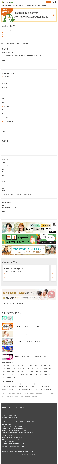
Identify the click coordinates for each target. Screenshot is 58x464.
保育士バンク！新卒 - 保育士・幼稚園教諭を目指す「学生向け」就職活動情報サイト (18, 421)
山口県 (8, 374)
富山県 (22, 368)
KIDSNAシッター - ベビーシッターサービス (10, 439)
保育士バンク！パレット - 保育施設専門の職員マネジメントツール (15, 428)
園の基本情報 (34, 43)
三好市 (36, 384)
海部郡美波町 (40, 386)
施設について (26, 43)
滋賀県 (13, 371)
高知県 (27, 374)
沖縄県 (13, 377)
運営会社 (20, 404)
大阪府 (22, 371)
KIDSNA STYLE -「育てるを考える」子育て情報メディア (13, 437)
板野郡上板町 (32, 389)
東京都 (8, 368)
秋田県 (22, 365)
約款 (16, 407)
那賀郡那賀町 (27, 386)
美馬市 (32, 384)
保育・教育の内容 (11, 43)
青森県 (8, 365)
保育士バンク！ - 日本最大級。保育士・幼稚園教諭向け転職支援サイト (15, 420)
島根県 (45, 371)
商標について (21, 407)
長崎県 (41, 374)
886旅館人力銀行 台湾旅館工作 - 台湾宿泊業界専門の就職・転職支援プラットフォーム (18, 451)
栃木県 (41, 365)
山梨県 (36, 368)
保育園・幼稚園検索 (6, 5)
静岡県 (50, 368)
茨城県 (36, 365)
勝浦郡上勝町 (49, 384)
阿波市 (27, 384)
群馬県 (45, 365)
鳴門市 (8, 384)
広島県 (4, 374)
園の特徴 (3, 43)
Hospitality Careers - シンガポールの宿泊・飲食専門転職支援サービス (15, 449)
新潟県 (18, 368)
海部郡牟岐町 (33, 386)
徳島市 (4, 384)
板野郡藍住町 (18, 389)
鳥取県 (41, 371)
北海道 (4, 365)
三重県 (8, 371)
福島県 (31, 365)
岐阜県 (45, 368)
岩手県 (13, 365)
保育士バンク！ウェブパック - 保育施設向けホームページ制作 (14, 430)
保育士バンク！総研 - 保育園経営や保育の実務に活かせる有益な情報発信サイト (17, 432)
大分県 (50, 374)
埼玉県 (50, 365)
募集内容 (19, 43)
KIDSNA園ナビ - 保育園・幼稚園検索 (9, 441)
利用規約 (4, 404)
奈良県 (31, 371)
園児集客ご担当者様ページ (7, 407)
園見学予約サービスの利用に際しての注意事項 (33, 404)
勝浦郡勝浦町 (42, 384)
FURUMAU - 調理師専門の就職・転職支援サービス (11, 448)
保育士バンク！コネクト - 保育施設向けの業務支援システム (13, 426)
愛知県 (4, 371)
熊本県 (45, 374)
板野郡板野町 (25, 389)
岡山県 (50, 371)
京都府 (18, 371)
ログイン (48, 1)
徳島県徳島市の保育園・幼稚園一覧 (32, 5)
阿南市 (18, 384)
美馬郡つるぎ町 (39, 389)
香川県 (18, 374)
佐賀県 (36, 374)
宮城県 (18, 365)
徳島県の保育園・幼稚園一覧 (17, 5)
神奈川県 (13, 368)
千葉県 (4, 368)
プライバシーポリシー (12, 404)
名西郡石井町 (13, 386)
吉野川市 (23, 384)
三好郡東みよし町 (47, 389)
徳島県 (13, 374)
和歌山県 (36, 371)
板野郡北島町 (11, 389)
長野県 (41, 368)
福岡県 (31, 374)
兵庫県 (27, 371)
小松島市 (13, 384)
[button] (53, 2)
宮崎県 (4, 377)
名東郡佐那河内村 (6, 386)
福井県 (32, 368)
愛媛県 (22, 374)
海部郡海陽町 (47, 386)
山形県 (27, 365)
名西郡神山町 (20, 386)
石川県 (27, 368)
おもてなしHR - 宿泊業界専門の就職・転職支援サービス (13, 446)
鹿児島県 (9, 377)
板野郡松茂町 (5, 389)
